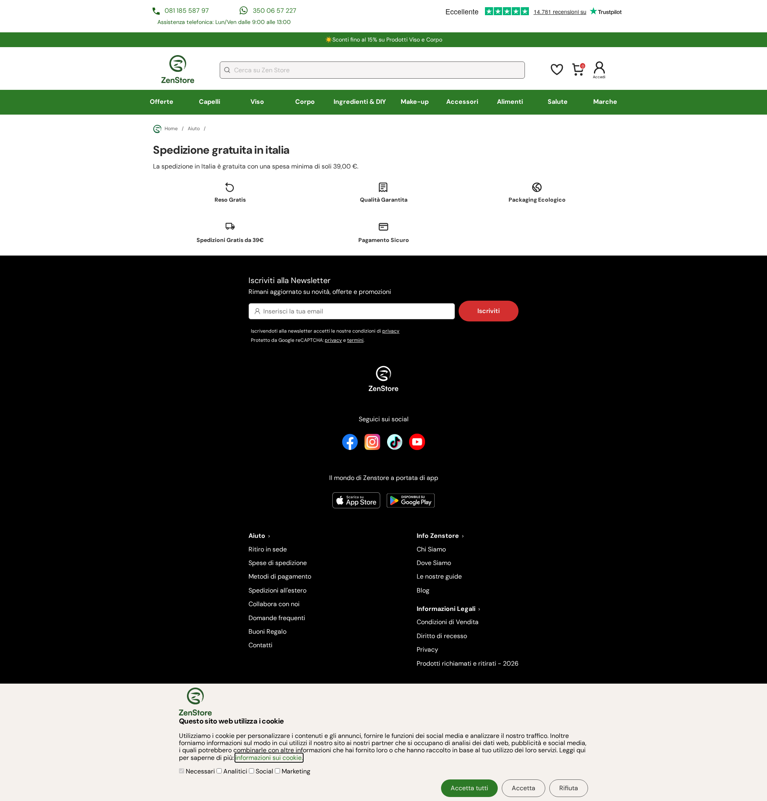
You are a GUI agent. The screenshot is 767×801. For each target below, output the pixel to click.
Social (264, 771)
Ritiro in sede (267, 549)
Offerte (161, 101)
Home (171, 128)
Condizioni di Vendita (448, 622)
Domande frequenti (276, 618)
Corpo (305, 101)
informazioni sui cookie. (269, 757)
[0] (578, 74)
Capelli (209, 101)
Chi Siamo (431, 549)
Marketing (295, 771)
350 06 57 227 (274, 10)
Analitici (235, 771)
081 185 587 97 (187, 10)
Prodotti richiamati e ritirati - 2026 (468, 663)
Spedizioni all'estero (277, 590)
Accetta (523, 788)
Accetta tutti (469, 788)
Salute (558, 101)
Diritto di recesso (442, 636)
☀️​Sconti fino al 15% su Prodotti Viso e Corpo (383, 39)
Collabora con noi (274, 604)
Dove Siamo (434, 563)
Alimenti (510, 101)
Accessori (462, 101)
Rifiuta (568, 788)
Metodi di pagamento (279, 576)
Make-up (415, 101)
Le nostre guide (439, 576)
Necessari (200, 771)
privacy (390, 331)
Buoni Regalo (267, 631)
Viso (257, 101)
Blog (423, 590)
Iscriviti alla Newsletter (319, 285)
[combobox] (372, 70)
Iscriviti (488, 311)
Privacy (427, 649)
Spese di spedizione (277, 563)
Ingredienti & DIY (360, 101)
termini (355, 340)
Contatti (260, 645)
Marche (605, 101)
